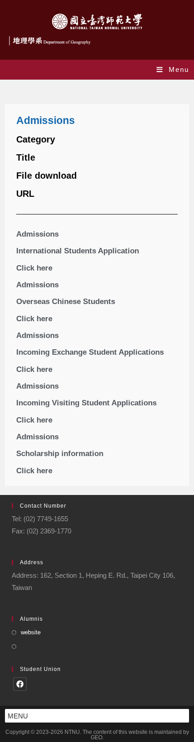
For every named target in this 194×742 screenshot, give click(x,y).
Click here (34, 268)
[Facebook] (20, 684)
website (31, 632)
